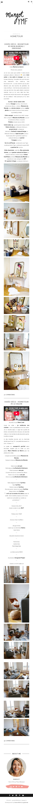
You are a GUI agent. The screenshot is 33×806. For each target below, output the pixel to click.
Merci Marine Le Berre (16, 450)
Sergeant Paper (20, 558)
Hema (23, 527)
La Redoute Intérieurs (20, 468)
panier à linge (11, 161)
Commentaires (9, 394)
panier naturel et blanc (19, 152)
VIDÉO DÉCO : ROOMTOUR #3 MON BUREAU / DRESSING (16, 46)
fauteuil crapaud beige (18, 131)
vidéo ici (21, 563)
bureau (12, 127)
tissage (13, 104)
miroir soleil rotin (19, 101)
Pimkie (10, 122)
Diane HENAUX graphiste (21, 802)
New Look (21, 422)
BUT (22, 508)
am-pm (20, 466)
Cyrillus (22, 482)
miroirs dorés (16, 108)
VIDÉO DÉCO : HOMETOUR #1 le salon (16, 403)
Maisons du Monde (22, 460)
